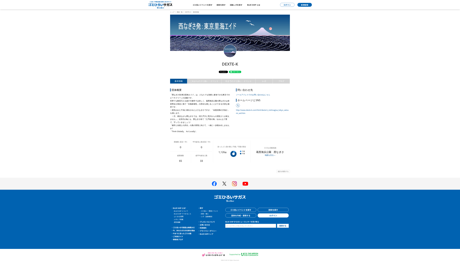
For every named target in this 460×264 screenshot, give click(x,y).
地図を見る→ (270, 155)
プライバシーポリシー (208, 231)
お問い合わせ (205, 225)
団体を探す (221, 5)
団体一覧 (180, 12)
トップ (172, 12)
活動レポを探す (236, 5)
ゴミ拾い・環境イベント (209, 211)
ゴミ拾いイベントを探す (202, 5)
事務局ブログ (178, 239)
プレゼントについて (207, 222)
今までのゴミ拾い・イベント (238, 81)
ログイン (273, 215)
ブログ (281, 81)
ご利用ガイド (178, 236)
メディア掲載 (178, 219)
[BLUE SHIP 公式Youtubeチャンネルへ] (245, 184)
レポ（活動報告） (207, 216)
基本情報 (179, 81)
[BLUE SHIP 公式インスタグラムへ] (234, 183)
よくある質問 (178, 216)
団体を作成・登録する (240, 215)
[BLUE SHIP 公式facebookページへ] (214, 183)
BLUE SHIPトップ (206, 234)
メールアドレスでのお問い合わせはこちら (253, 94)
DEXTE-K (188, 12)
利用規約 (203, 228)
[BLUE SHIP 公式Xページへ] (224, 184)
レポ (264, 81)
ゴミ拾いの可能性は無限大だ (184, 227)
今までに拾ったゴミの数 (182, 233)
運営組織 (177, 222)
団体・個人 (205, 214)
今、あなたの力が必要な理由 (184, 230)
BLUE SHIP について (181, 211)
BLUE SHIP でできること (182, 214)
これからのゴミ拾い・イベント (204, 81)
